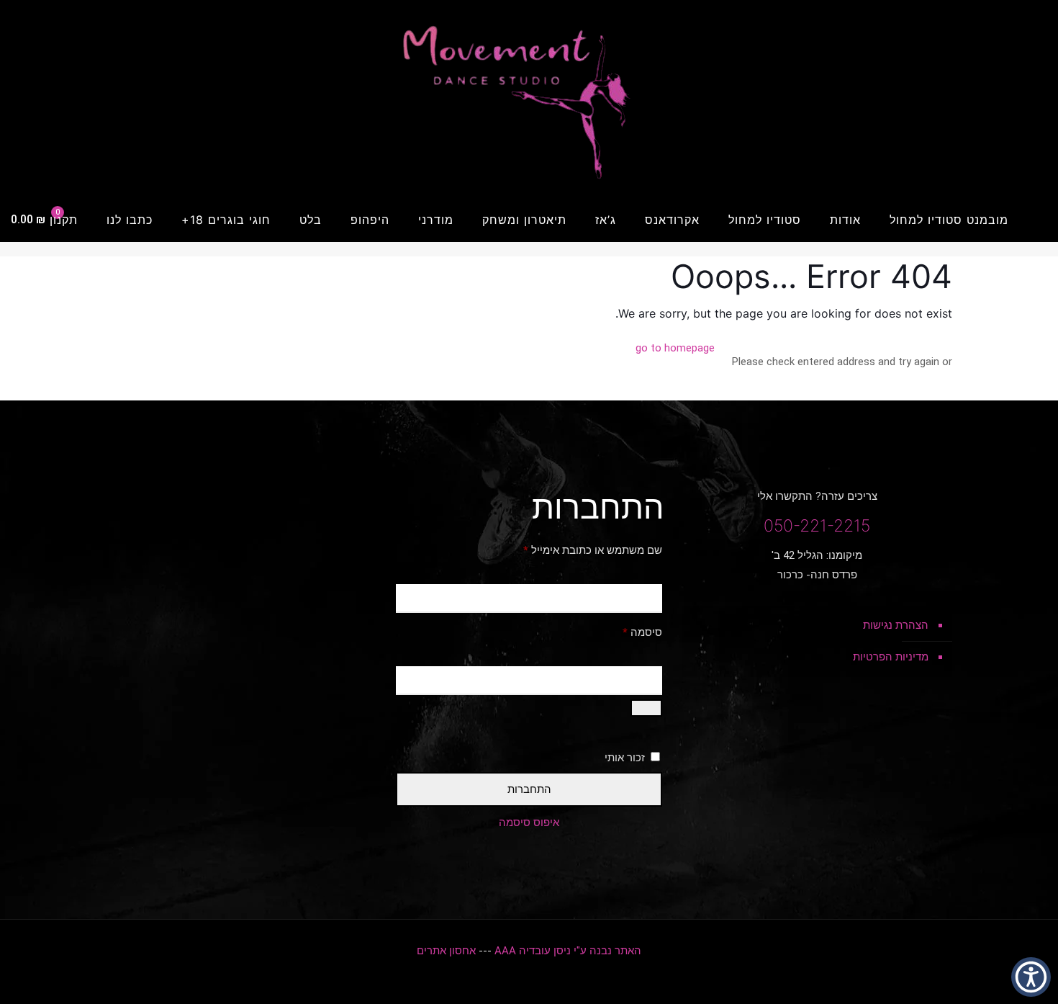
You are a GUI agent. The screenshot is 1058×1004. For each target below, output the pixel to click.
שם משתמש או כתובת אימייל (581, 550)
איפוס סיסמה (529, 822)
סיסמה (631, 632)
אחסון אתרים (446, 950)
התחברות (529, 789)
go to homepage (675, 347)
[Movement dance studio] (529, 98)
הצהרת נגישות (895, 625)
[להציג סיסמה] (646, 708)
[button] (1031, 977)
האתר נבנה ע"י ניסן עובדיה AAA (567, 950)
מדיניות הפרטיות (890, 656)
